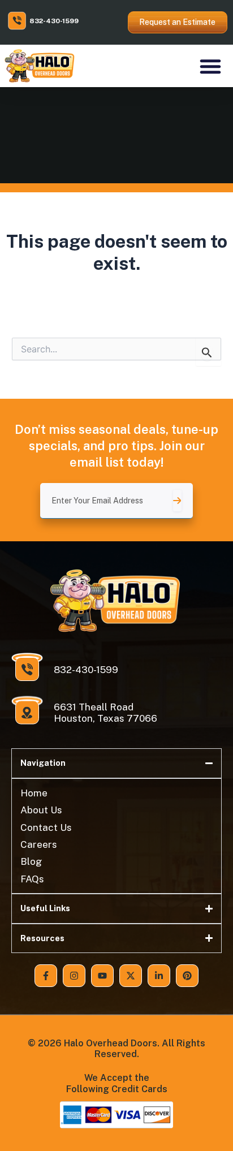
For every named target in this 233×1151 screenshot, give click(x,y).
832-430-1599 (54, 21)
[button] (210, 66)
